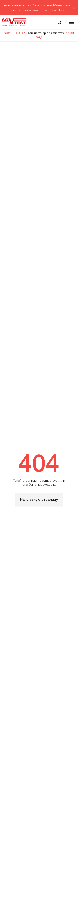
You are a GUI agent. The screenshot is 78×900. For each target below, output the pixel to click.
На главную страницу (39, 499)
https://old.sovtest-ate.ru (51, 10)
